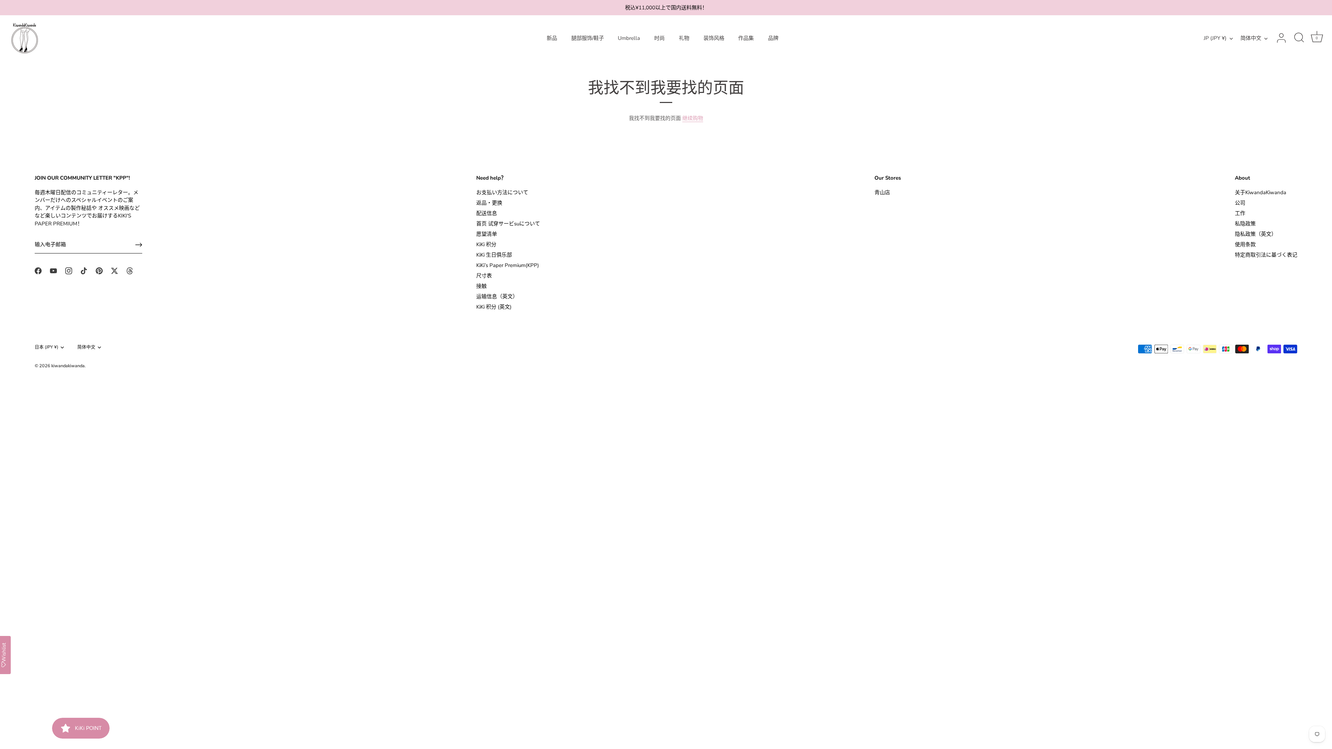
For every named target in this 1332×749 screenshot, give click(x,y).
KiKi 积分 (486, 244)
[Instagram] (68, 270)
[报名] (138, 244)
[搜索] (1299, 38)
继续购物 (692, 118)
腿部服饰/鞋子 (587, 38)
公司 (1240, 202)
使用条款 (1245, 244)
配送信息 (486, 213)
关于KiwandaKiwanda (1260, 192)
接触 (481, 286)
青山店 (882, 192)
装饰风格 (713, 38)
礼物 (684, 38)
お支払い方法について (502, 192)
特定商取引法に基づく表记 (1266, 254)
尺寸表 (484, 275)
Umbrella (629, 38)
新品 (552, 38)
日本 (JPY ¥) (46, 347)
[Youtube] (53, 270)
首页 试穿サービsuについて (508, 223)
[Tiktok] (83, 270)
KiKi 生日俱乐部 (494, 254)
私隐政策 (1245, 223)
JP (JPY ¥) (1215, 38)
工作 (1240, 213)
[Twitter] (114, 270)
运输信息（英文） (497, 296)
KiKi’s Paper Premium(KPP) (507, 265)
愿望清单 (486, 234)
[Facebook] (38, 270)
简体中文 (1250, 38)
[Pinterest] (99, 270)
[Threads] (129, 270)
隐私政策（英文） (1255, 234)
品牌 (773, 38)
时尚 (659, 38)
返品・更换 (489, 202)
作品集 (746, 38)
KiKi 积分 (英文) (494, 306)
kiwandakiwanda (68, 366)
